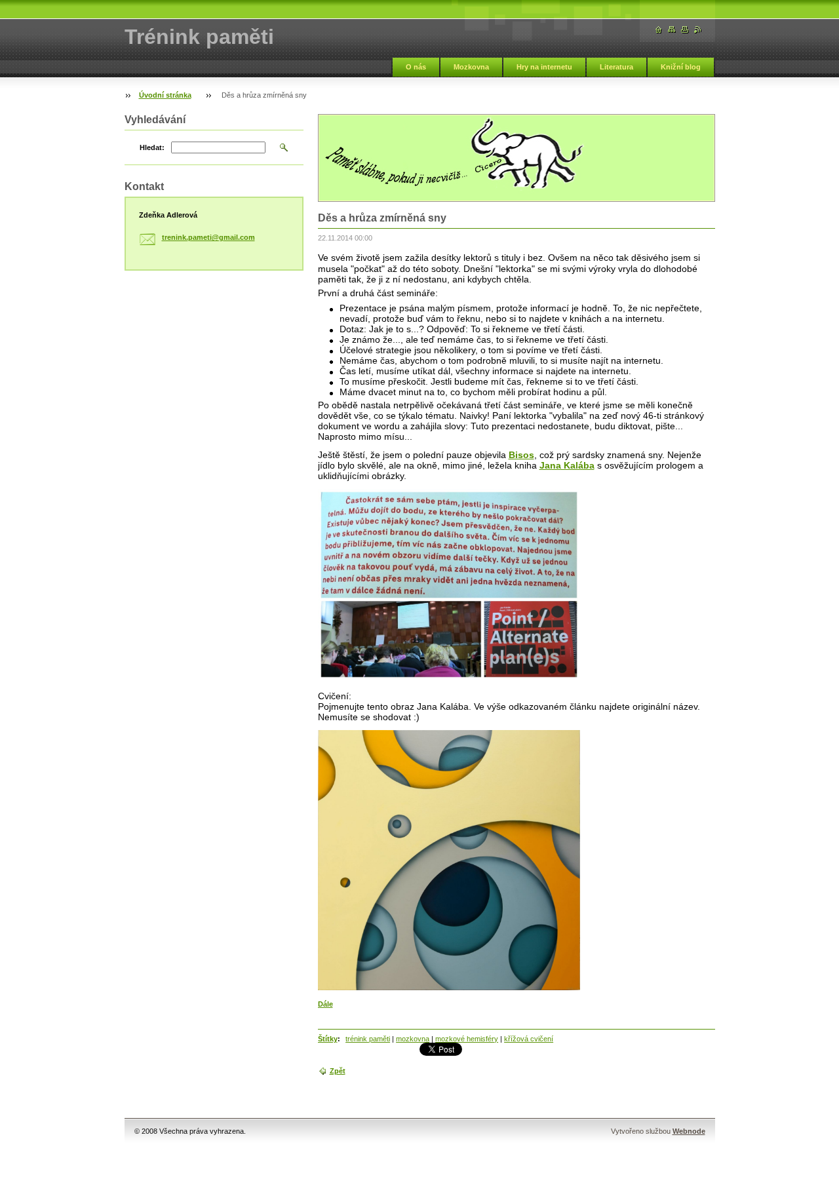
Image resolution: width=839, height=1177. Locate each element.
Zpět (337, 1071)
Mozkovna (471, 67)
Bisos (521, 455)
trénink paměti (367, 1039)
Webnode (689, 1131)
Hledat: (152, 147)
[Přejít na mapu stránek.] (672, 29)
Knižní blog (681, 67)
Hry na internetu (544, 67)
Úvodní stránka (165, 95)
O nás (416, 67)
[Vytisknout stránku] (685, 29)
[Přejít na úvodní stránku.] (659, 29)
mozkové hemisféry (466, 1039)
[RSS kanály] (698, 29)
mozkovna (412, 1039)
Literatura (616, 67)
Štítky (328, 1039)
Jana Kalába (567, 465)
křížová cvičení (528, 1039)
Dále (325, 1004)
